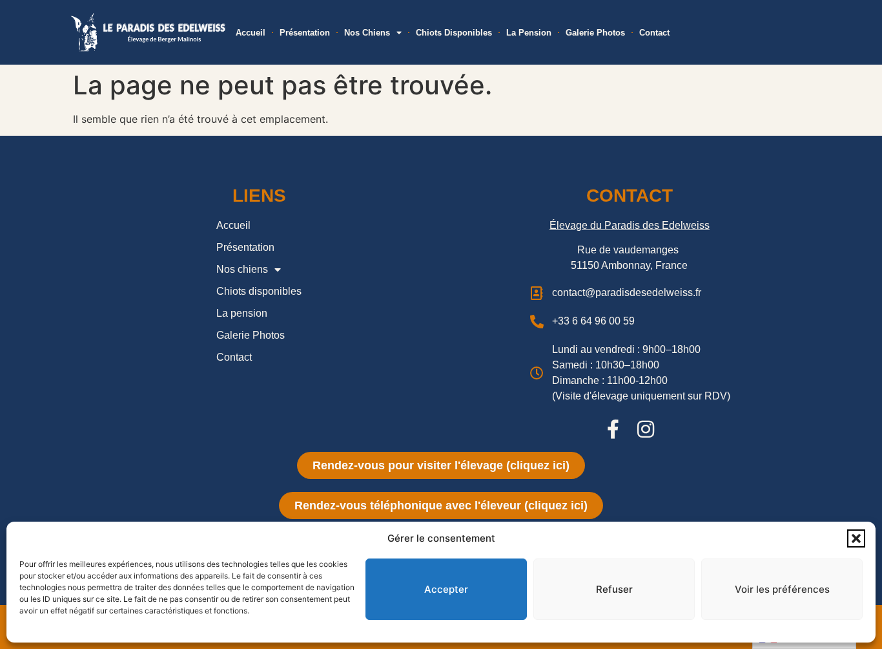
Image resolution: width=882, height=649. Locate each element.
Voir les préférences (782, 589)
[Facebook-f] (613, 429)
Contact (654, 32)
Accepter (446, 589)
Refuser (614, 589)
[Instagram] (645, 429)
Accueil (250, 32)
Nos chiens (367, 32)
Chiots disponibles (454, 32)
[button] (856, 538)
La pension (528, 32)
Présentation (305, 32)
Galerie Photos (595, 32)
